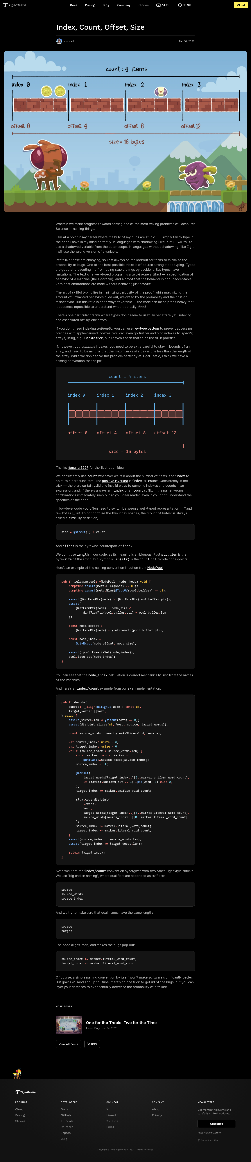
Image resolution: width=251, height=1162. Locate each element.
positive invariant (115, 481)
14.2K (165, 5)
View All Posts (68, 1044)
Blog (106, 5)
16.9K (187, 5)
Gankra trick (93, 338)
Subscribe (216, 1123)
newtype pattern (146, 328)
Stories (143, 5)
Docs (73, 5)
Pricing (90, 5)
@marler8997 (78, 467)
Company (123, 5)
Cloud (241, 5)
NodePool (155, 568)
